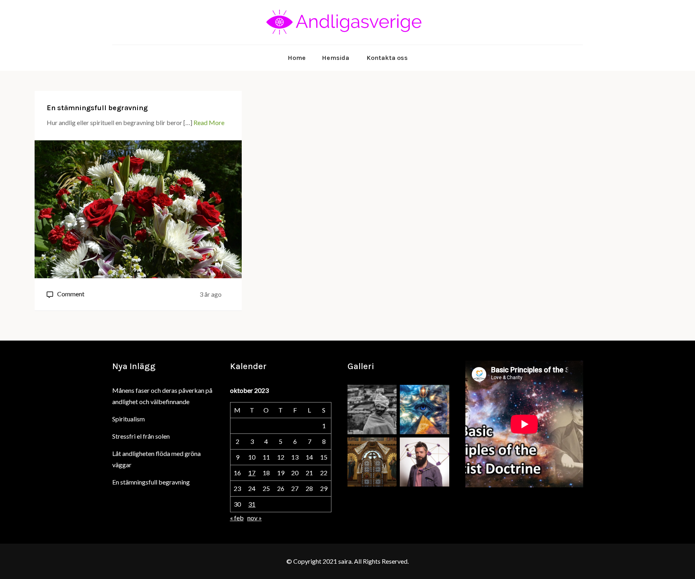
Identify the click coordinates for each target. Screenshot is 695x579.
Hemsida (335, 58)
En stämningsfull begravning (97, 107)
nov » (254, 518)
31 (251, 504)
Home (297, 58)
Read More (208, 122)
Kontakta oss (387, 58)
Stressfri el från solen (141, 436)
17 (251, 472)
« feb (237, 518)
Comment (70, 294)
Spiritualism (128, 419)
